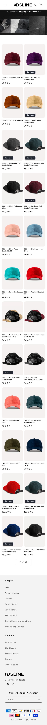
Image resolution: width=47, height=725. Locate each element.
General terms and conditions (18, 621)
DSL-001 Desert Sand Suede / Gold (32, 121)
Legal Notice (10, 610)
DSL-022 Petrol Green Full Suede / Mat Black (34, 164)
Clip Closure (10, 648)
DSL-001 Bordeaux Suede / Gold (12, 78)
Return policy (11, 615)
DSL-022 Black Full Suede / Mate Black (34, 550)
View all (23, 562)
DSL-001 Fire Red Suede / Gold (34, 293)
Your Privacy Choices (14, 627)
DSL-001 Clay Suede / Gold (12, 120)
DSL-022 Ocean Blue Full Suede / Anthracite (11, 550)
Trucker (8, 659)
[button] (5, 5)
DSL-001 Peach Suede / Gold (11, 421)
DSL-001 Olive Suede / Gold (10, 464)
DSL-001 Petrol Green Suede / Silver (32, 421)
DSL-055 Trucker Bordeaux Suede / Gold (34, 336)
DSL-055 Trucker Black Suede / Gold (11, 379)
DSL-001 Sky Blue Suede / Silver (34, 250)
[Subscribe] (39, 700)
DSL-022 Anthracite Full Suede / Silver (11, 164)
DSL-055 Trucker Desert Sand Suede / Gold (11, 336)
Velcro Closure (11, 665)
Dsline (19, 720)
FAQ (7, 587)
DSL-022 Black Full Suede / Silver (12, 207)
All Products (10, 642)
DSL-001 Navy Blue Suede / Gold (34, 464)
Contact (8, 599)
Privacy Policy (11, 604)
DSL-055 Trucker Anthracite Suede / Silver (33, 379)
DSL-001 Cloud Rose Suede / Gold (10, 250)
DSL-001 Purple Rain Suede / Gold (32, 78)
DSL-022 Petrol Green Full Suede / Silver (34, 507)
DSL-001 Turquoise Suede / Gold (12, 293)
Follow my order (12, 593)
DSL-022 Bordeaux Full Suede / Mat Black (33, 207)
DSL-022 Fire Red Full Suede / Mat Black (10, 507)
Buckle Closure (11, 653)
